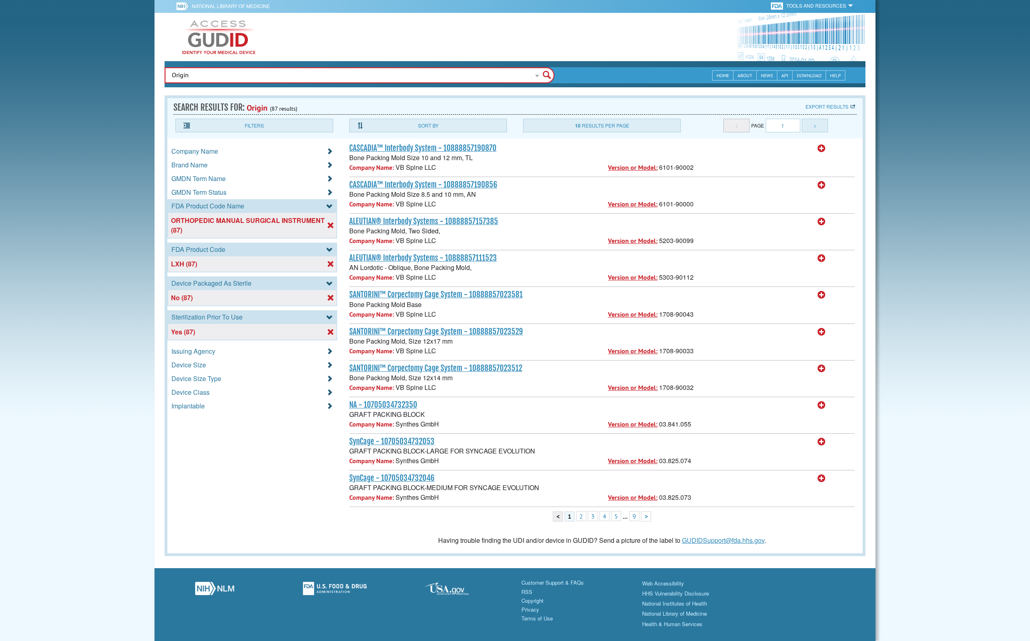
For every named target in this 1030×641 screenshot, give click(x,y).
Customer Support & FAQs (552, 582)
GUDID (219, 37)
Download (809, 75)
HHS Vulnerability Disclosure (675, 593)
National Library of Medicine (231, 5)
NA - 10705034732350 (383, 405)
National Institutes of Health (674, 603)
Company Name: (371, 167)
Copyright (532, 600)
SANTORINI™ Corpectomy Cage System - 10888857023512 (435, 368)
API (784, 75)
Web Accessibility (663, 583)
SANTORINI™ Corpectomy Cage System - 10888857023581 (436, 294)
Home (723, 75)
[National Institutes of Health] (184, 6)
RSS (526, 592)
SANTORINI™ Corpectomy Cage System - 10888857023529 (436, 331)
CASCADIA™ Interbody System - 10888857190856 (423, 185)
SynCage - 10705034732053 (392, 441)
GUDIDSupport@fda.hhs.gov (723, 540)
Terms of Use (537, 618)
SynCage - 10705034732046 (392, 478)
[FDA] (777, 5)
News (767, 75)
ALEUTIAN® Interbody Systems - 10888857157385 (423, 221)
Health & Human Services (672, 624)
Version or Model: (632, 167)
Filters (254, 125)
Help (835, 75)
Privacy (530, 609)
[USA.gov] (455, 591)
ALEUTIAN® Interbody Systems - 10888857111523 (423, 258)
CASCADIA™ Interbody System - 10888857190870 (422, 148)
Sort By (428, 125)
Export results (827, 106)
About (744, 75)
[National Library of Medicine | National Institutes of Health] (215, 591)
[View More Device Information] (822, 148)
